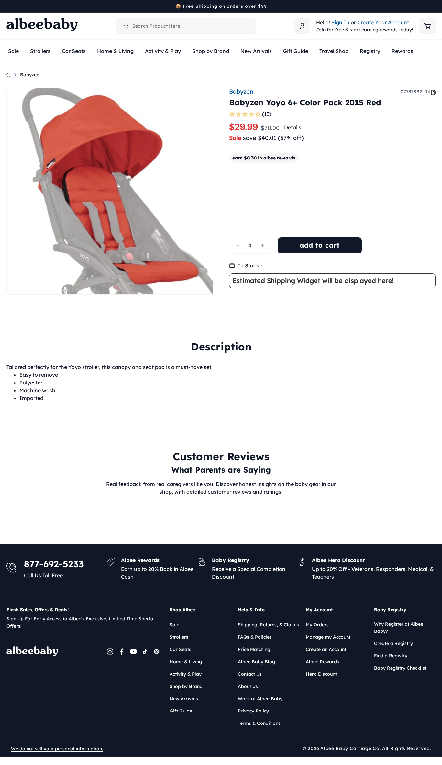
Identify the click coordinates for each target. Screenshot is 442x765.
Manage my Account (328, 637)
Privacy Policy (253, 711)
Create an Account (326, 649)
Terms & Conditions (259, 723)
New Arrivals (184, 698)
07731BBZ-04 (415, 92)
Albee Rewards (322, 662)
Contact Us (250, 674)
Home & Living (186, 662)
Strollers (179, 637)
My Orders (317, 625)
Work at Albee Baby (260, 698)
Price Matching (254, 649)
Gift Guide (181, 711)
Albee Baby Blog (256, 662)
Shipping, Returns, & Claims (268, 625)
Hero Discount (321, 674)
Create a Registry (393, 643)
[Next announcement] (433, 6)
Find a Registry (390, 656)
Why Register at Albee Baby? (398, 627)
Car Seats (180, 649)
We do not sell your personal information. (57, 749)
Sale (174, 625)
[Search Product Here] (126, 26)
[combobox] (186, 26)
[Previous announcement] (9, 6)
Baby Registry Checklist (400, 668)
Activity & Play (186, 674)
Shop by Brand (186, 686)
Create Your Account (383, 22)
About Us (248, 686)
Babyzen (29, 74)
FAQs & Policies (255, 637)
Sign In (340, 22)
